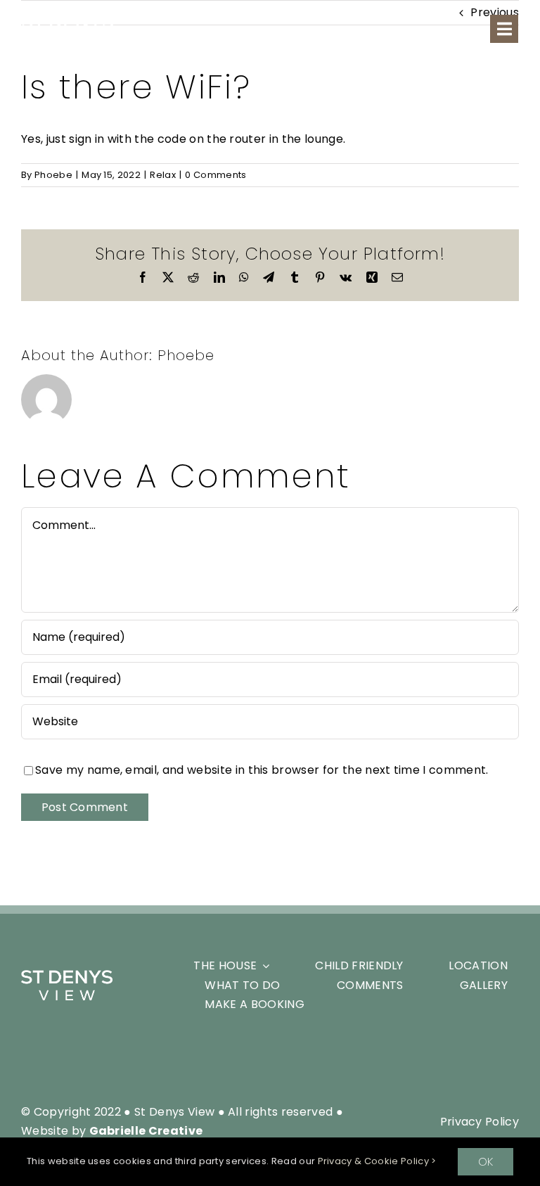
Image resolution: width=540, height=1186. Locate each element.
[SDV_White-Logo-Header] (66, 975)
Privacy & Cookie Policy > (377, 1161)
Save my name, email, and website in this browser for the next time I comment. (262, 770)
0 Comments (215, 174)
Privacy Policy (479, 1122)
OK (485, 1162)
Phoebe (53, 174)
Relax (163, 174)
